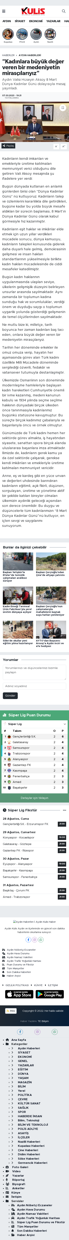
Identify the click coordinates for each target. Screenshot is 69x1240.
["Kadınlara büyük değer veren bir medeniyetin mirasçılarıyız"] (34, 122)
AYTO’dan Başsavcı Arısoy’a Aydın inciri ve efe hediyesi (50, 644)
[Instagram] (34, 939)
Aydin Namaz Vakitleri (19, 957)
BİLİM (21, 1086)
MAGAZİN (24, 1082)
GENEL (22, 1061)
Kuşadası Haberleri (30, 1145)
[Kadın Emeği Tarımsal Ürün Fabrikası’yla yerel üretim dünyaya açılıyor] (18, 595)
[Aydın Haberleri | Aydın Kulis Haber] (33, 11)
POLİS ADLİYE (27, 1129)
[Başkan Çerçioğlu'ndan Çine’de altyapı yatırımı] (51, 561)
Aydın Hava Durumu (18, 953)
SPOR (21, 1112)
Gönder (10, 695)
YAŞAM (22, 1078)
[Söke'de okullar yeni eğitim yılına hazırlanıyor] (18, 629)
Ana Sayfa (18, 1039)
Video (16, 1171)
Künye (15, 1192)
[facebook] (20, 1032)
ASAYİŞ (23, 1133)
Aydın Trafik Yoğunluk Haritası (24, 961)
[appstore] (20, 994)
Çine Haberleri (27, 1150)
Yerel (21, 1090)
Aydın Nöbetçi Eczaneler (21, 950)
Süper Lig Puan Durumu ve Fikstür (41, 1222)
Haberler (8, 55)
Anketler (18, 1188)
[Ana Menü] (3, 11)
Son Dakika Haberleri (19, 972)
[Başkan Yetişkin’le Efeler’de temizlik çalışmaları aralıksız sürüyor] (18, 561)
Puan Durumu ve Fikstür (20, 964)
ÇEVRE (22, 1099)
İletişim (16, 1196)
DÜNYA (22, 1073)
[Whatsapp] (41, 939)
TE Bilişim (43, 1021)
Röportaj (17, 1179)
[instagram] (37, 1032)
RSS (12, 1011)
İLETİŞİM (53, 985)
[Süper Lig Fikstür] (64, 810)
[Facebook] (28, 939)
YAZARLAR (53, 21)
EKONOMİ (36, 21)
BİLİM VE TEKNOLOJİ (32, 1124)
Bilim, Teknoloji (28, 1120)
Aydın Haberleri (30, 55)
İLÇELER (23, 1137)
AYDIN (7, 21)
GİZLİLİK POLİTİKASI (17, 985)
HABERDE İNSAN (29, 1116)
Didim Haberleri (28, 1154)
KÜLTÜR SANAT (29, 1103)
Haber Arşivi (14, 976)
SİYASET (20, 21)
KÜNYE (38, 985)
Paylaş (10, 146)
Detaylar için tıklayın (34, 798)
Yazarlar (17, 1175)
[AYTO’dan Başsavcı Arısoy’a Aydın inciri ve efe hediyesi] (51, 629)
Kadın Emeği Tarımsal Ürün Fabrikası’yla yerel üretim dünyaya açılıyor (17, 609)
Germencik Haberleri (32, 1162)
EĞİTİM (22, 1069)
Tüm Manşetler (15, 968)
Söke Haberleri (28, 1158)
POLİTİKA (24, 1095)
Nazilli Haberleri (28, 1141)
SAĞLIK (23, 1107)
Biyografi (18, 1184)
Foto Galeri (19, 1167)
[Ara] (63, 11)
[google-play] (50, 994)
